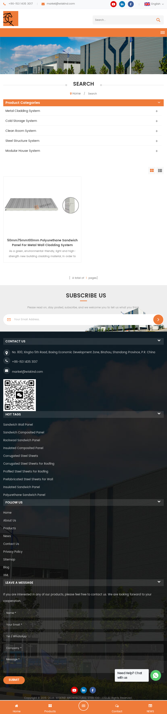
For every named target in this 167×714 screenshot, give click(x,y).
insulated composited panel (23, 448)
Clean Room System (20, 130)
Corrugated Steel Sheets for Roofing (28, 464)
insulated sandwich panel (21, 487)
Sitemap (9, 559)
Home (76, 93)
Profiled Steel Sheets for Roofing (25, 471)
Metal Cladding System (22, 110)
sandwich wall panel (18, 425)
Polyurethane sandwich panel (24, 495)
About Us (9, 520)
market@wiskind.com (61, 4)
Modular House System (22, 150)
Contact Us (11, 544)
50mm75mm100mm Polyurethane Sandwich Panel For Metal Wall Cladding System (42, 243)
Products (9, 528)
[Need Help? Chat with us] (155, 675)
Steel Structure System (22, 140)
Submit (14, 680)
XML (6, 575)
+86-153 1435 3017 (20, 4)
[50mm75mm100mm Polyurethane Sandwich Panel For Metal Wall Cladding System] (42, 206)
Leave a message (83, 706)
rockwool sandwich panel (21, 440)
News (7, 536)
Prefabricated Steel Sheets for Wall (28, 479)
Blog (6, 567)
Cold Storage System (21, 120)
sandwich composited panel (23, 432)
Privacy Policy (12, 552)
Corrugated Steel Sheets (20, 456)
